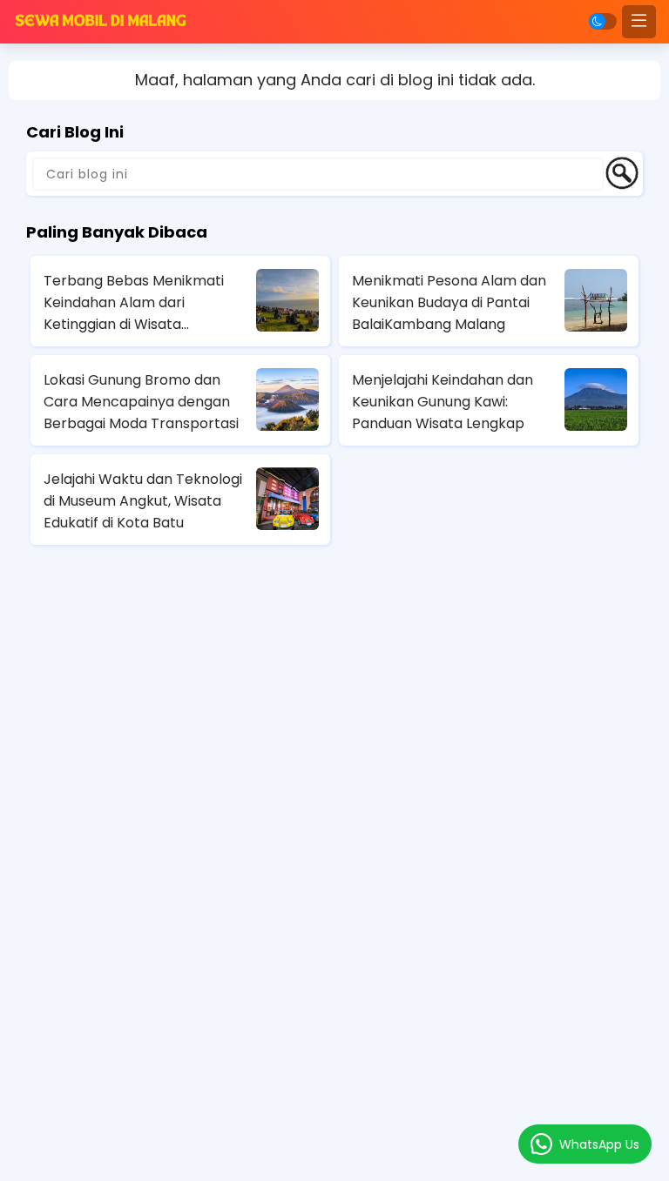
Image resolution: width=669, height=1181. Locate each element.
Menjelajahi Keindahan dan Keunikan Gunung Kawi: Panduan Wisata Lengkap (442, 401)
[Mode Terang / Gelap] (603, 21)
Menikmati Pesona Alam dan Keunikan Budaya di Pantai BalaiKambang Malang (449, 302)
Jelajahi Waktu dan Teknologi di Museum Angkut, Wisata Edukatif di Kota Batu (143, 501)
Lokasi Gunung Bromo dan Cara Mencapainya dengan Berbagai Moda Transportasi (141, 401)
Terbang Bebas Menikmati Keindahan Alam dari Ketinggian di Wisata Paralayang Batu (134, 303)
